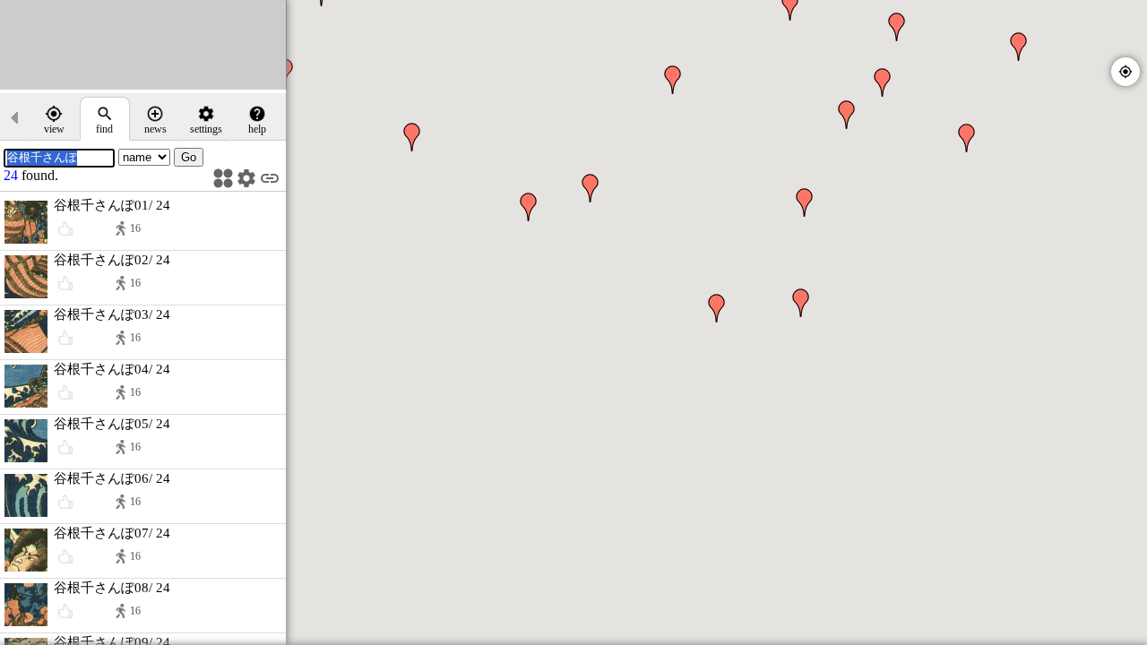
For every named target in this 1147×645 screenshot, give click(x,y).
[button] (717, 308)
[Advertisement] (143, 45)
